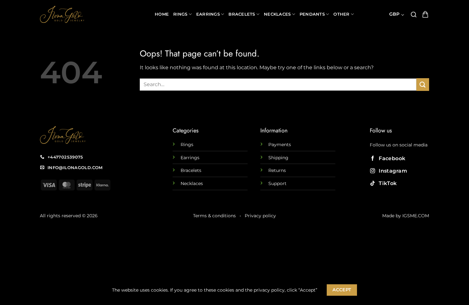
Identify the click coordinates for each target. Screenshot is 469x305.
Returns (277, 170)
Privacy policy (260, 215)
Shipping (278, 157)
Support (277, 183)
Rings (180, 14)
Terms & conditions (214, 215)
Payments (279, 144)
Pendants (312, 14)
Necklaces (277, 14)
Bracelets (241, 14)
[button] (413, 14)
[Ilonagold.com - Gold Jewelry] (92, 14)
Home (162, 14)
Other (341, 14)
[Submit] (422, 84)
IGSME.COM (415, 215)
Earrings (208, 14)
